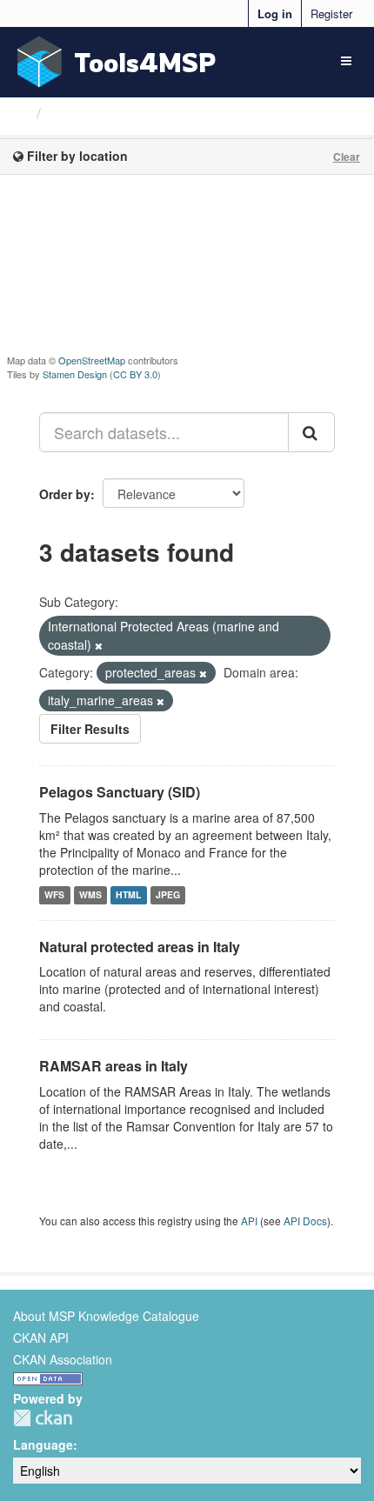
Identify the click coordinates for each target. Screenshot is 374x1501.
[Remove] (99, 645)
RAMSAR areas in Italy (113, 1066)
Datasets (82, 113)
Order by (64, 494)
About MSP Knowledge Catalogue (106, 1315)
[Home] (20, 112)
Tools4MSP (145, 62)
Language (43, 1444)
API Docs (305, 1220)
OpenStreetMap (91, 360)
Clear (346, 156)
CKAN (42, 1418)
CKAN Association (62, 1359)
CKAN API (41, 1337)
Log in (274, 13)
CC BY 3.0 (135, 374)
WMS (90, 895)
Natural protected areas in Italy (139, 947)
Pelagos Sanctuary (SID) (119, 792)
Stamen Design (75, 374)
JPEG (168, 895)
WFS (54, 895)
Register (331, 13)
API (249, 1220)
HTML (128, 895)
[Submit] (311, 432)
